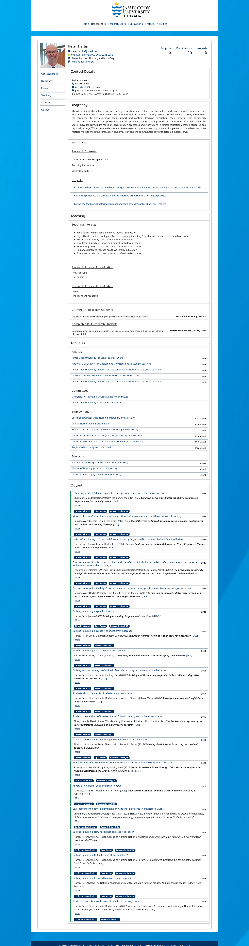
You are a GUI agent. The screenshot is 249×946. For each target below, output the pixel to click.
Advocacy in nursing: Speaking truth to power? (98, 785)
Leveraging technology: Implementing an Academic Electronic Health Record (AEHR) (118, 808)
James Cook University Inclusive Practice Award (97, 357)
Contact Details (49, 73)
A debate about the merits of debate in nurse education (103, 693)
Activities (162, 23)
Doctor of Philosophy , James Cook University (96, 474)
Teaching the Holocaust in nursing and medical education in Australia (110, 739)
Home (85, 23)
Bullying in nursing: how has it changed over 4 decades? (103, 631)
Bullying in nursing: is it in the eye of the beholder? (100, 650)
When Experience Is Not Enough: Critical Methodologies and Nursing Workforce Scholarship (123, 762)
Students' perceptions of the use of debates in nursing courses (107, 901)
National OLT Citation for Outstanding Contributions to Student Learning (111, 363)
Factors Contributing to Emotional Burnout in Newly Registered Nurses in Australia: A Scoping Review (128, 539)
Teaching (46, 95)
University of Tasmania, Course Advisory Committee (100, 396)
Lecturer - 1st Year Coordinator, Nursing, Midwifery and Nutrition (107, 435)
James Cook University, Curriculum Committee (97, 402)
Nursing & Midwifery (83, 61)
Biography (46, 81)
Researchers (98, 23)
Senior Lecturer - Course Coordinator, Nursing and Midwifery (105, 429)
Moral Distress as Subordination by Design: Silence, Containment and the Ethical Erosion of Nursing (127, 516)
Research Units (117, 23)
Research (46, 88)
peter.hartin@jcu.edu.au (85, 51)
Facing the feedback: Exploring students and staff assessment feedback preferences (120, 204)
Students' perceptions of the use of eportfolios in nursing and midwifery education (118, 716)
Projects (149, 23)
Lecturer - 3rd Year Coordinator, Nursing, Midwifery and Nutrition (107, 441)
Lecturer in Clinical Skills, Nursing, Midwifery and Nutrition (103, 417)
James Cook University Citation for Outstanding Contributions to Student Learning (117, 369)
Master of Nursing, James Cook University (94, 468)
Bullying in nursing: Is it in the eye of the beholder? (100, 855)
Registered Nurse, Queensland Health (92, 447)
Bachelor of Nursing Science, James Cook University (100, 462)
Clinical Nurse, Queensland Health (90, 423)
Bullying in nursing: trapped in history (93, 611)
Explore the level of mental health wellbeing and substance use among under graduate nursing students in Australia (137, 187)
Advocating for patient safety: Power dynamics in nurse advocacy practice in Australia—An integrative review (132, 588)
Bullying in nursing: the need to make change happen (102, 878)
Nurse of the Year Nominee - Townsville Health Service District (105, 375)
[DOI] (115, 501)
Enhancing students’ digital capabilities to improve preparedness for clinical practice (120, 195)
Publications (135, 23)
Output (45, 109)
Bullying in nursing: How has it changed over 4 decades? (103, 831)
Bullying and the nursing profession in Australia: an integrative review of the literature (119, 670)
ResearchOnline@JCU (119, 511)
